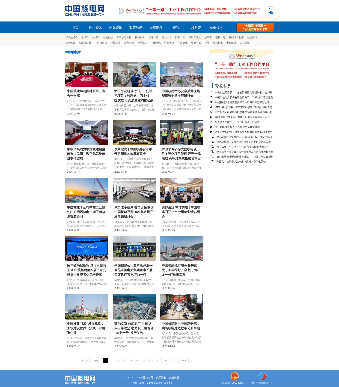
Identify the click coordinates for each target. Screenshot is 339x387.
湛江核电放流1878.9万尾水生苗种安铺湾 (237, 127)
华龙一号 (153, 37)
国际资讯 (115, 27)
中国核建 (169, 42)
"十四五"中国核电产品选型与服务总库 (255, 27)
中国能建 (183, 42)
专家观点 (156, 27)
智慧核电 (218, 42)
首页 (75, 27)
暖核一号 (220, 37)
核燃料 (96, 37)
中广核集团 (101, 42)
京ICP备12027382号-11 (234, 382)
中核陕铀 (231, 42)
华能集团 (142, 42)
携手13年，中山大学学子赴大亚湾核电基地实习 (242, 146)
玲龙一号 (167, 37)
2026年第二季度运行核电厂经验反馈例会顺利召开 (242, 117)
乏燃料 (85, 37)
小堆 (206, 42)
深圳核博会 (71, 37)
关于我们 (161, 377)
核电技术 (216, 27)
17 (174, 360)
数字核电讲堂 (124, 37)
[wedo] (189, 16)
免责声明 (174, 377)
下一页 (183, 360)
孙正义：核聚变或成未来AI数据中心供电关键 (241, 161)
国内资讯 (95, 27)
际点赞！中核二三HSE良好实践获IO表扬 (237, 122)
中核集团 (115, 42)
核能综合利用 (236, 37)
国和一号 (180, 37)
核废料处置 (85, 42)
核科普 (196, 27)
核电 (85, 10)
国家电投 (129, 42)
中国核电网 (147, 377)
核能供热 (108, 37)
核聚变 (208, 37)
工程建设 (245, 42)
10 (164, 360)
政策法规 (135, 27)
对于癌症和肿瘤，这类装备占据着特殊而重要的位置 (243, 132)
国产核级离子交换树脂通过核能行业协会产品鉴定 (243, 141)
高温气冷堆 (195, 37)
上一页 (96, 360)
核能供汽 (252, 37)
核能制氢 (140, 37)
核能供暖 (70, 42)
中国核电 (156, 42)
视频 (176, 27)
